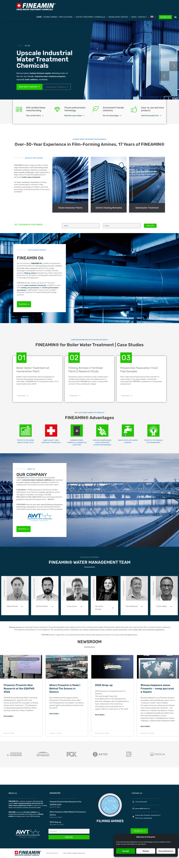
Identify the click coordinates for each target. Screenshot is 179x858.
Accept (125, 851)
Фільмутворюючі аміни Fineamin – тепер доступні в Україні (157, 688)
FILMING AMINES (110, 821)
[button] (73, 17)
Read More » (9, 716)
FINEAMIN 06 (36, 263)
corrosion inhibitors (30, 812)
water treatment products (22, 803)
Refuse (146, 851)
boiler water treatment (31, 177)
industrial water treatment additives (37, 480)
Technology (24, 81)
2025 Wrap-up (104, 685)
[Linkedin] (175, 17)
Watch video (42, 81)
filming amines (30, 273)
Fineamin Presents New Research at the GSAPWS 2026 (19, 688)
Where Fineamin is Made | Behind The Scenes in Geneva (64, 688)
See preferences (166, 851)
